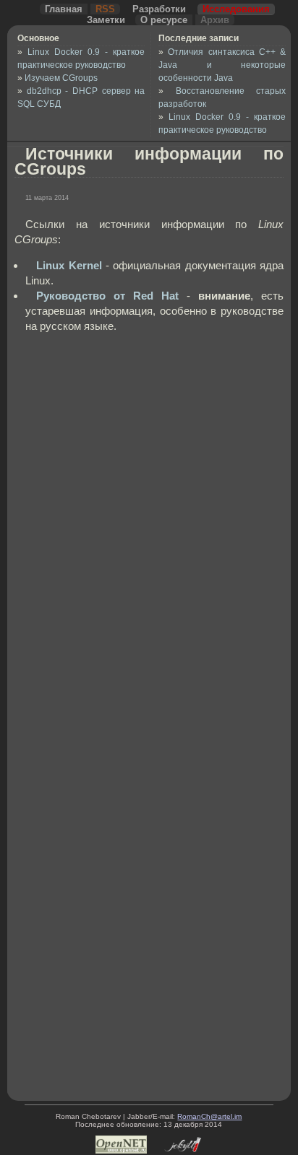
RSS (105, 9)
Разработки (159, 9)
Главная (63, 9)
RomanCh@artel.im (209, 1116)
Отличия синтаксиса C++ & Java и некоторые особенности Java (222, 65)
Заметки (106, 19)
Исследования (236, 9)
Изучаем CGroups (61, 78)
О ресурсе (163, 19)
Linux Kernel (68, 265)
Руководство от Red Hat (107, 295)
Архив (214, 19)
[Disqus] (159, 529)
